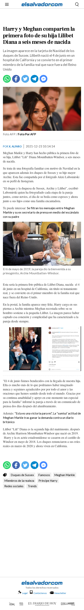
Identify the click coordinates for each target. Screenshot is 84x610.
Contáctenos (40, 593)
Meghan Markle (64, 475)
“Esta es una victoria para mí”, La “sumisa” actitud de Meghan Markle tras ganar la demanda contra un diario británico (42, 418)
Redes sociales (13, 486)
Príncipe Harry (47, 480)
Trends (32, 486)
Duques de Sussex (22, 475)
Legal (25, 593)
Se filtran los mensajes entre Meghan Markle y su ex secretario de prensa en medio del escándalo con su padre (41, 212)
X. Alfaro (15, 146)
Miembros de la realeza (19, 480)
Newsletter (60, 593)
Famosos (44, 475)
